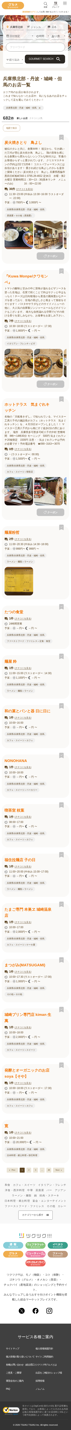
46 (49, 1170)
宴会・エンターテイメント (49, 1200)
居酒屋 (40, 1190)
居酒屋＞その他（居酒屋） (20, 215)
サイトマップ (12, 1348)
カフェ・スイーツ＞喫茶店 (20, 472)
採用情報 (40, 1380)
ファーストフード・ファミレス (24, 1206)
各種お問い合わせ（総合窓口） (21, 1364)
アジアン (60, 1190)
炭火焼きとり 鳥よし (23, 142)
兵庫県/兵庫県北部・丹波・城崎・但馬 (25, 209)
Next (66, 235)
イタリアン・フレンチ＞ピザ (21, 343)
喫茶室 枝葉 (14, 810)
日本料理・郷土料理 (17, 1200)
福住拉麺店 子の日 (20, 860)
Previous (5, 235)
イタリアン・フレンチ (52, 1184)
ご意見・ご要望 (13, 1372)
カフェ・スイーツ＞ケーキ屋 (21, 945)
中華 (30, 1190)
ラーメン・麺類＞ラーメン (20, 561)
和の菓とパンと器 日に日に (27, 711)
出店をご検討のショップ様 (49, 1372)
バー (49, 1190)
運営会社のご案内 (15, 1380)
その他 (51, 1206)
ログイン (33, 12)
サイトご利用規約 (44, 1356)
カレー (62, 1206)
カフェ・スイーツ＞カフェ (20, 740)
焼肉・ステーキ (49, 1195)
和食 (7, 1184)
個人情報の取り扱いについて (20, 1356)
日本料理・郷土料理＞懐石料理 (22, 1155)
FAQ (8, 1389)
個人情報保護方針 (44, 1348)
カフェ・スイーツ (24, 1184)
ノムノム (40, 1389)
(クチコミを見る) (24, 189)
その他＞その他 (14, 994)
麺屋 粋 (11, 661)
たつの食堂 (14, 612)
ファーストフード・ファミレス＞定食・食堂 (28, 641)
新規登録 (26, 12)
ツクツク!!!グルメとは (46, 1364)
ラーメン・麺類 (22, 1195)
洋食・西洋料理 (15, 1190)
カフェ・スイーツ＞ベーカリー (22, 790)
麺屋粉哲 (12, 532)
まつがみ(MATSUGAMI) (25, 965)
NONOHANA (16, 761)
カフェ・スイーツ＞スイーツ (21, 1050)
